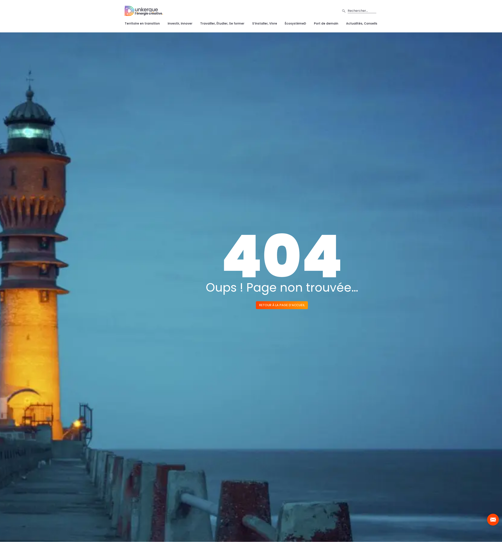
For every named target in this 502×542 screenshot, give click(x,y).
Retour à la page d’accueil (282, 305)
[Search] (344, 11)
